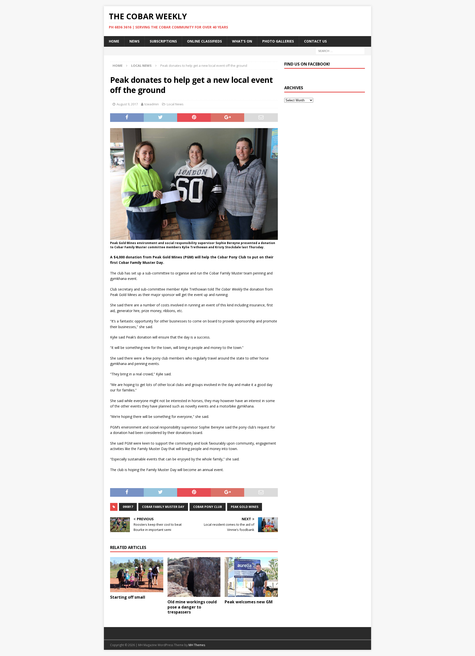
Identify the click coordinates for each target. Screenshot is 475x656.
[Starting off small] (136, 574)
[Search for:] (340, 50)
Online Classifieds (204, 41)
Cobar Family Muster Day (163, 507)
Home (114, 41)
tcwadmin (151, 104)
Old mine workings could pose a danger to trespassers (192, 607)
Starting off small (127, 597)
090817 (128, 507)
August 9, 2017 (127, 104)
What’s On (242, 41)
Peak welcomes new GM (249, 602)
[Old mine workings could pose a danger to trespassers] (194, 577)
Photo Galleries (278, 41)
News (134, 41)
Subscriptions (163, 41)
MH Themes (197, 645)
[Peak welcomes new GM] (251, 577)
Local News (175, 104)
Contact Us (315, 41)
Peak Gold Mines (244, 507)
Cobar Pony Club (207, 507)
